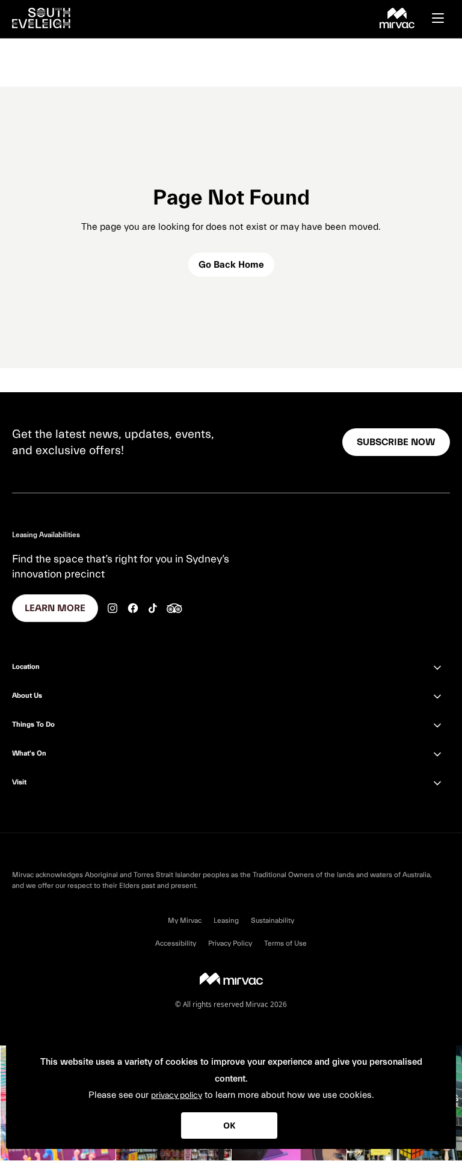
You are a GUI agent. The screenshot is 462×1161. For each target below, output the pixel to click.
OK (229, 1125)
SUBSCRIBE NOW (396, 442)
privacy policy (176, 1095)
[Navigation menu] (444, 18)
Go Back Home (231, 264)
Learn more (55, 608)
